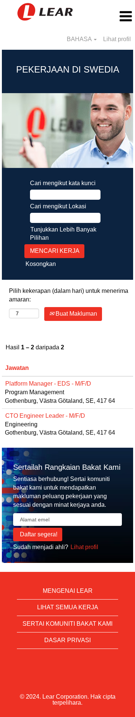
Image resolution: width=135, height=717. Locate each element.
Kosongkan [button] (41, 264)
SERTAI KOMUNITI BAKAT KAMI (67, 624)
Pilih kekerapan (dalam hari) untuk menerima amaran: (68, 295)
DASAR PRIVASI (67, 640)
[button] (112, 16)
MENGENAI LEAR (68, 591)
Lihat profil (117, 39)
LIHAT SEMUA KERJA (67, 607)
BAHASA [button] (80, 39)
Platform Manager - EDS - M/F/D (48, 383)
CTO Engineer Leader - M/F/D (45, 416)
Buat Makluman (75, 313)
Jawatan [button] (17, 368)
